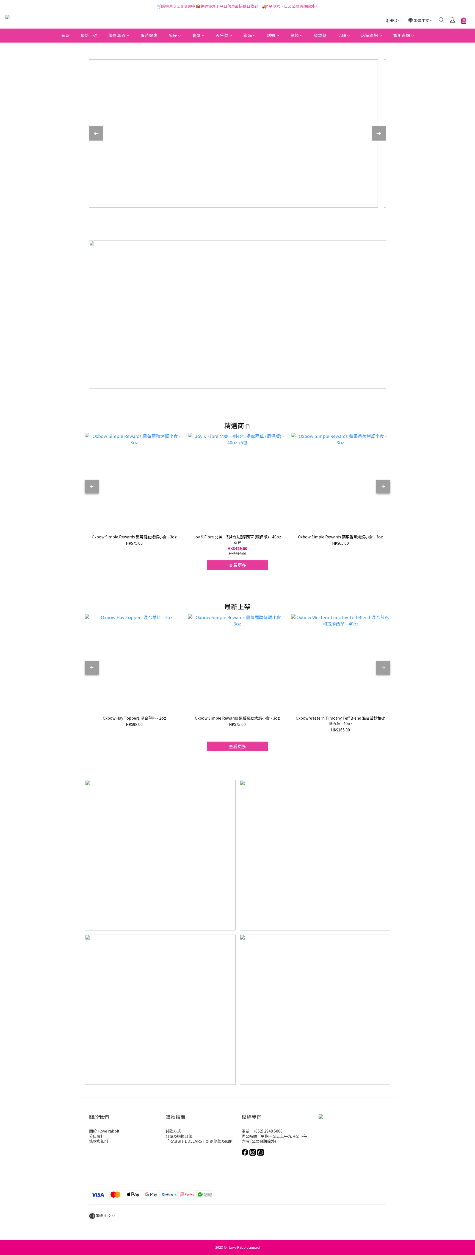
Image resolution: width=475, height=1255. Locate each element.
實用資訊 (401, 35)
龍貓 (247, 35)
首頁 (65, 35)
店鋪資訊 (369, 35)
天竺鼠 (222, 35)
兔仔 (173, 35)
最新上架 (89, 35)
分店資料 (96, 1136)
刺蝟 (271, 35)
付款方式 (173, 1131)
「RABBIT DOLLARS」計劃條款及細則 (199, 1141)
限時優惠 (149, 35)
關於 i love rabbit (104, 1131)
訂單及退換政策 (178, 1136)
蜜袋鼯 (320, 35)
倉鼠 (196, 35)
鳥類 (294, 35)
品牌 (342, 35)
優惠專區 (117, 35)
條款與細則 (98, 1141)
